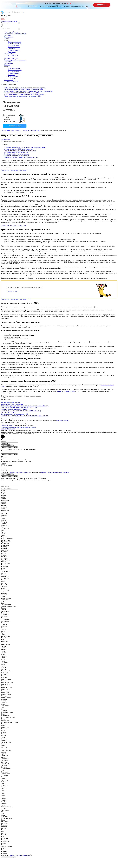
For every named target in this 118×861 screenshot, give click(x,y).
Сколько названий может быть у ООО (16, 152)
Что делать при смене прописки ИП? (12, 404)
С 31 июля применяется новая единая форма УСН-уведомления (24, 94)
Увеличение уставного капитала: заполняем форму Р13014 (22, 96)
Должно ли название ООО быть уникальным (18, 149)
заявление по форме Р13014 (65, 391)
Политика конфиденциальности (26, 427)
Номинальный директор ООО (10, 402)
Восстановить (5, 443)
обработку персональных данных (19, 472)
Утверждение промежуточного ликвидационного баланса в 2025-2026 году (24, 406)
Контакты (4, 429)
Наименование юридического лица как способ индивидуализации (25, 147)
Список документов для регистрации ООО (14, 414)
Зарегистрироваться (7, 445)
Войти (3, 463)
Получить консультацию (8, 857)
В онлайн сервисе (12, 291)
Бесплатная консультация (9, 21)
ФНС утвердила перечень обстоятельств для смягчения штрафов (24, 88)
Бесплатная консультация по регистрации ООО (16, 170)
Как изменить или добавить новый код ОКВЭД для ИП (21, 92)
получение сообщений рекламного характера (54, 472)
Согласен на (15, 472)
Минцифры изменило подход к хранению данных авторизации (24, 89)
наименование (5, 139)
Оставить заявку (14, 126)
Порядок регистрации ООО (30, 130)
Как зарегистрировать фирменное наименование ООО (21, 157)
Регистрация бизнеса (13, 130)
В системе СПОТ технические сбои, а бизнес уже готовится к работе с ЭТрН (28, 91)
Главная (3, 130)
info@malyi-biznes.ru (7, 425)
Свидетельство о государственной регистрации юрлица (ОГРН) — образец (24, 415)
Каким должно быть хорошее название (16, 154)
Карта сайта (11, 429)
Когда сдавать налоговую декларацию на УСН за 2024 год (19, 407)
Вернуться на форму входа (9, 447)
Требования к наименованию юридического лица (20, 150)
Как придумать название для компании (16, 155)
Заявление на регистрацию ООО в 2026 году (15, 409)
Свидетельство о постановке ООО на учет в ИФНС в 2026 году (21, 410)
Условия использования (8, 427)
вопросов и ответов (62, 420)
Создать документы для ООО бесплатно (13, 225)
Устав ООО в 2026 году (8, 412)
